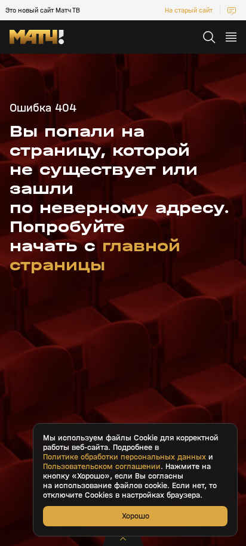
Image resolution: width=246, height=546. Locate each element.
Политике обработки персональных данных (124, 457)
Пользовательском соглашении (102, 466)
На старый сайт (189, 10)
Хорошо (135, 516)
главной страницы (95, 255)
